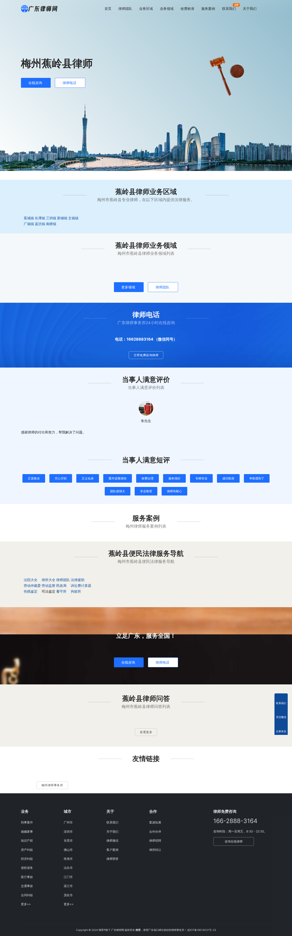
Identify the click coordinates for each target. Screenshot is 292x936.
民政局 (61, 585)
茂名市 (68, 895)
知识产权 (27, 840)
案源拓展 (155, 822)
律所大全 (48, 580)
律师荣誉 (112, 858)
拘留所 (76, 591)
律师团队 (125, 8)
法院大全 (30, 580)
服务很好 (174, 478)
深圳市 (68, 831)
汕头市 (68, 867)
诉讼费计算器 (81, 585)
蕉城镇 (29, 218)
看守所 (61, 591)
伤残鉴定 (30, 591)
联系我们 (229, 8)
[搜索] (269, 8)
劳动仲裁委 (32, 585)
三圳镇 (51, 218)
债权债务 (27, 867)
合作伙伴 (155, 831)
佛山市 (68, 849)
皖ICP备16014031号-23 (201, 930)
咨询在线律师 (234, 841)
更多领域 (128, 287)
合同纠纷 (27, 895)
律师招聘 (155, 840)
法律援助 (77, 580)
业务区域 (146, 8)
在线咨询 (35, 83)
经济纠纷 (27, 858)
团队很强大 (117, 491)
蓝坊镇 (40, 224)
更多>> (26, 904)
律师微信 (112, 840)
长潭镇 (40, 218)
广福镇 (29, 224)
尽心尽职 (61, 478)
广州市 (68, 822)
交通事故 (27, 886)
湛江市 (68, 886)
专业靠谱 (146, 491)
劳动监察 (48, 585)
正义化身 (88, 478)
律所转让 (155, 849)
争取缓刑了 (256, 478)
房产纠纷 (27, 849)
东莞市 (68, 840)
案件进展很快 (118, 478)
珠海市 (68, 858)
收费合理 (147, 478)
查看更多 (146, 732)
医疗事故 (27, 877)
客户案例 (112, 849)
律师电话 (69, 83)
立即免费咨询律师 (146, 355)
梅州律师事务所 (52, 785)
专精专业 (201, 478)
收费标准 (187, 8)
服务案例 (208, 8)
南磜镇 (51, 224)
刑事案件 (27, 822)
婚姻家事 (27, 831)
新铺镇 (62, 218)
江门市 (68, 877)
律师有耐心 (174, 491)
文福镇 (73, 218)
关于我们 (250, 8)
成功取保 (228, 478)
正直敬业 (34, 478)
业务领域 (167, 8)
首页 (108, 8)
